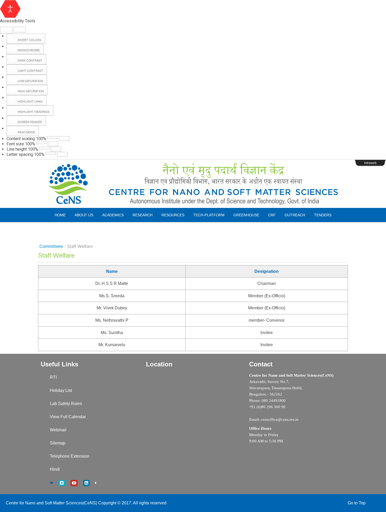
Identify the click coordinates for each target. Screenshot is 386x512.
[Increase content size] (64, 138)
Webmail (58, 430)
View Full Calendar (68, 416)
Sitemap (57, 443)
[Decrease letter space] (50, 153)
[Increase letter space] (62, 154)
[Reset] (6, 30)
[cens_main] (193, 184)
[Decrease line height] (44, 148)
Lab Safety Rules (66, 403)
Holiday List (61, 390)
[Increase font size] (53, 143)
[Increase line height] (56, 149)
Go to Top (357, 503)
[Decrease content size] (52, 137)
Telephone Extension (69, 456)
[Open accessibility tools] (10, 9)
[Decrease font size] (41, 142)
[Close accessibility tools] (19, 30)
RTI (53, 377)
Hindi (55, 469)
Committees (51, 246)
